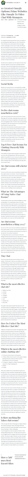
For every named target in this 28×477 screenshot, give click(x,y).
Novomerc (13, 475)
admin (17, 35)
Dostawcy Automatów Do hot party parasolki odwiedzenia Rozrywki (20, 456)
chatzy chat (19, 71)
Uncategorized (10, 35)
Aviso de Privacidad (21, 475)
